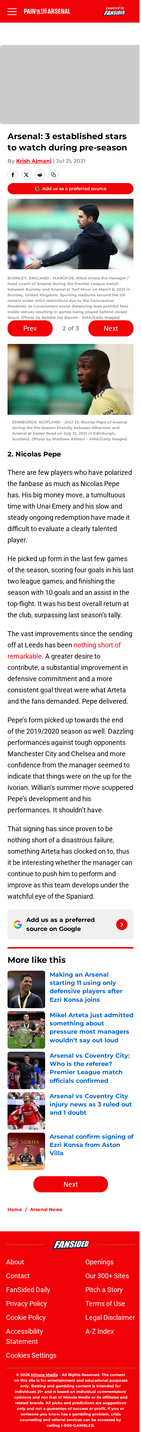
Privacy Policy (26, 1303)
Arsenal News (46, 1209)
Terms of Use (105, 1303)
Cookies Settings (31, 1355)
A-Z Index (99, 1331)
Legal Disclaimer (110, 1317)
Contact (18, 1276)
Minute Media (44, 1374)
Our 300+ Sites (107, 1276)
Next (111, 328)
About (15, 1262)
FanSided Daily (28, 1290)
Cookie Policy (26, 1317)
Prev (30, 328)
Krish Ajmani (34, 161)
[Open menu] (12, 11)
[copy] (53, 175)
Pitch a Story (104, 1290)
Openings (99, 1262)
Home (15, 1209)
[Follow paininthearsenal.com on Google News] (121, 924)
